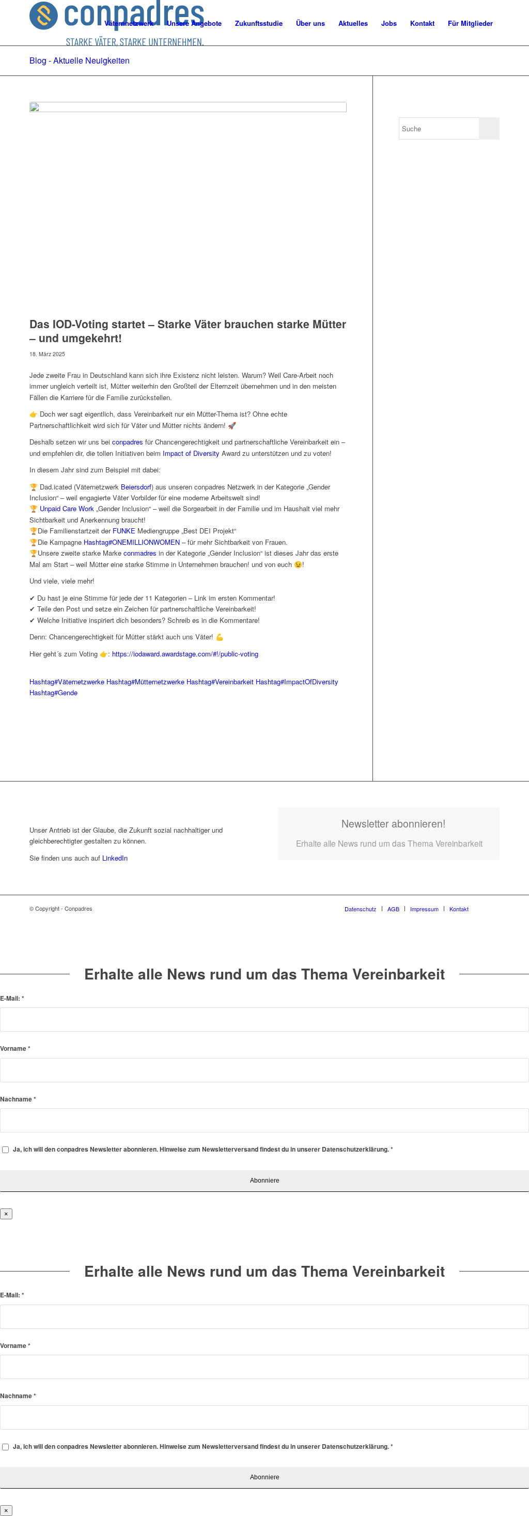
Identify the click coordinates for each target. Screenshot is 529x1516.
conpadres (127, 442)
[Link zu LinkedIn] (492, 908)
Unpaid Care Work (67, 508)
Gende (53, 692)
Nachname (18, 1099)
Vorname (15, 1048)
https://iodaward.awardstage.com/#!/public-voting (185, 654)
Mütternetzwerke (145, 681)
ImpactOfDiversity (297, 681)
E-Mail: (12, 998)
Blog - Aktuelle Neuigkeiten (79, 60)
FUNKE (124, 530)
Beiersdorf (136, 487)
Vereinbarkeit (220, 681)
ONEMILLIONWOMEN (132, 542)
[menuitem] (129, 23)
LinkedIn (114, 858)
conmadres (140, 553)
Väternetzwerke (66, 681)
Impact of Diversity (191, 453)
